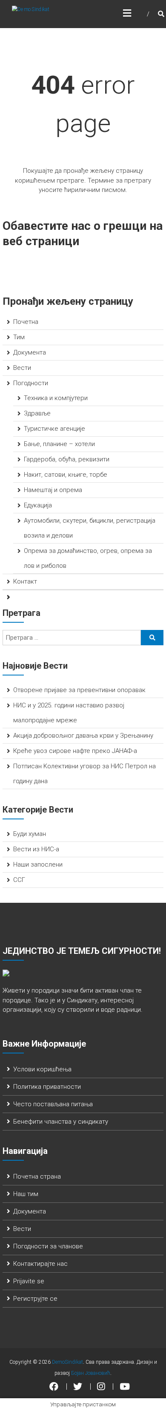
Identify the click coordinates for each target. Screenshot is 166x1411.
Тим (19, 337)
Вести (22, 368)
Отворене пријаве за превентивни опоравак (79, 690)
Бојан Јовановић (90, 1373)
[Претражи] (152, 637)
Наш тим (25, 1194)
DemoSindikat (67, 1362)
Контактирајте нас (40, 1264)
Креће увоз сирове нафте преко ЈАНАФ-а (75, 751)
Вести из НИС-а (36, 849)
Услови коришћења (42, 1069)
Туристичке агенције (54, 428)
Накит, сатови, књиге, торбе (65, 474)
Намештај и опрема (53, 490)
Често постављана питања (53, 1104)
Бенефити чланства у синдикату (60, 1121)
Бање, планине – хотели (59, 444)
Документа (29, 352)
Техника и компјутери (56, 398)
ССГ (19, 880)
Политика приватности (47, 1086)
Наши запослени (38, 864)
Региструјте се (35, 1298)
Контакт (25, 581)
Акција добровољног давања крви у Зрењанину (83, 735)
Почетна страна (37, 1176)
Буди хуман (29, 834)
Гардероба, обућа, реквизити (66, 459)
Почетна (25, 322)
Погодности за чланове (48, 1246)
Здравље (37, 413)
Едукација (38, 505)
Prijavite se (28, 1281)
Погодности (30, 383)
